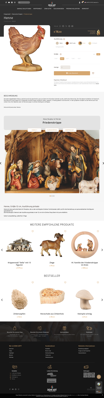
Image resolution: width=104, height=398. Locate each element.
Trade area (48, 355)
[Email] (72, 26)
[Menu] (101, 382)
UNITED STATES (92, 2)
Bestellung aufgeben (83, 348)
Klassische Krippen (17, 14)
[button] (1, 163)
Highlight (11, 353)
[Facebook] (63, 26)
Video (10, 351)
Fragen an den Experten (84, 351)
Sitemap (11, 357)
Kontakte (47, 348)
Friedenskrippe (28, 14)
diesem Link (74, 395)
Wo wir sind (48, 351)
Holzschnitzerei (82, 353)
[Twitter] (66, 26)
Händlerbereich (49, 357)
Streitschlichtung (49, 353)
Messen (11, 355)
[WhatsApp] (60, 26)
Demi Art (11, 348)
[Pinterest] (69, 26)
